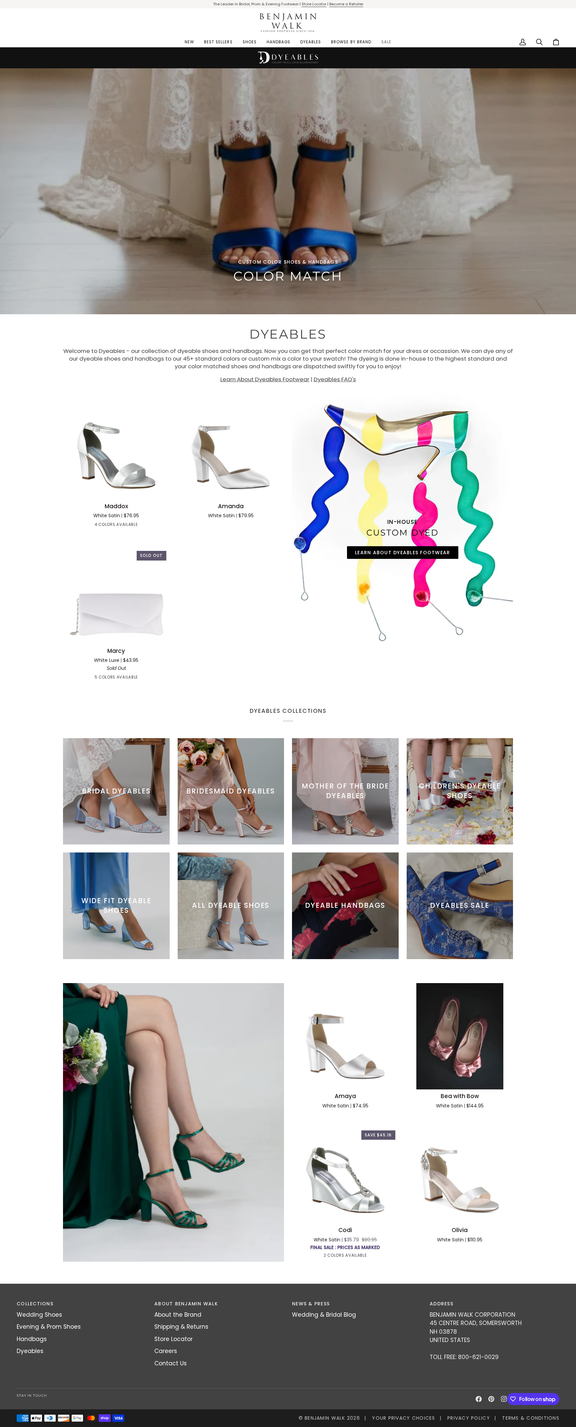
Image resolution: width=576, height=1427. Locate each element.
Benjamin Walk (325, 1418)
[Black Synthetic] (104, 678)
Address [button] (441, 1303)
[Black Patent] (98, 526)
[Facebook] (479, 1399)
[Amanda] (231, 446)
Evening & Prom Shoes (49, 1327)
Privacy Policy (468, 1418)
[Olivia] (460, 1170)
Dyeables (30, 1351)
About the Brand (177, 1315)
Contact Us (170, 1363)
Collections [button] (35, 1303)
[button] (250, 42)
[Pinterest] (491, 1399)
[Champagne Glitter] (116, 678)
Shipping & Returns (181, 1327)
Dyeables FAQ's (335, 379)
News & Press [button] (311, 1303)
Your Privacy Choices (403, 1418)
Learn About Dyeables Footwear (264, 379)
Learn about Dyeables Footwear (402, 552)
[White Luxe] (92, 678)
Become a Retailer (346, 4)
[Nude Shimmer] (339, 1256)
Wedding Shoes (39, 1315)
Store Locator (314, 4)
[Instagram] (504, 1399)
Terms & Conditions (530, 1418)
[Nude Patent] (110, 526)
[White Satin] (134, 526)
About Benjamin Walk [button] (186, 1303)
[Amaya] (345, 1036)
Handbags (32, 1339)
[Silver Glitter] (140, 678)
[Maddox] (116, 446)
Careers (165, 1351)
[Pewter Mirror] (122, 526)
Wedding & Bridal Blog (324, 1315)
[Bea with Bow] (460, 1036)
